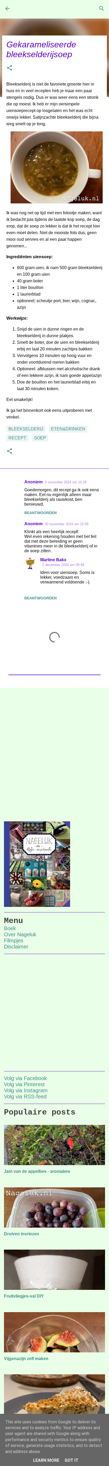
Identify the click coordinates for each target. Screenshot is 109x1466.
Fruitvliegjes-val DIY (24, 1296)
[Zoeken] (101, 8)
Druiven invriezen (21, 1234)
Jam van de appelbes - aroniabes (37, 1171)
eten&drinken (68, 429)
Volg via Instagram (26, 1090)
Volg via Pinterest (24, 1084)
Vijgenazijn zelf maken (26, 1358)
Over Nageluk (20, 934)
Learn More (46, 1460)
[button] (9, 68)
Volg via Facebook (25, 1078)
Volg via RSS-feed (25, 1096)
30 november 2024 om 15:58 (66, 524)
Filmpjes (13, 940)
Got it (71, 1460)
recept (17, 438)
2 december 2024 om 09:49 (63, 565)
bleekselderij (25, 429)
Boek (10, 928)
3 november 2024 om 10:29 (66, 482)
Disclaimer (16, 947)
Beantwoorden (40, 513)
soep (40, 438)
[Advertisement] (54, 750)
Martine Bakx (53, 560)
